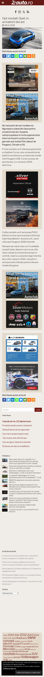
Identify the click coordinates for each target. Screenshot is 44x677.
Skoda (28, 654)
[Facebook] (4, 56)
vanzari (17, 657)
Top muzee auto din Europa (14, 438)
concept (8, 641)
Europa (16, 643)
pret (10, 651)
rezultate (9, 654)
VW (5, 659)
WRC (10, 660)
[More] (33, 56)
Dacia (30, 641)
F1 (21, 643)
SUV (35, 654)
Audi (19, 637)
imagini (23, 647)
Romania (20, 654)
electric (7, 643)
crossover (23, 641)
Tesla (5, 657)
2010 (11, 634)
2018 (14, 638)
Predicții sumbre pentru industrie (17, 425)
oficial (27, 649)
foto (18, 646)
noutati (21, 649)
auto (24, 638)
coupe (17, 641)
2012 (23, 635)
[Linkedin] (12, 56)
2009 (5, 635)
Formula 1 (9, 646)
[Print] (29, 56)
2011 (17, 635)
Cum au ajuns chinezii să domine (16, 442)
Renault (25, 651)
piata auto (33, 649)
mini (17, 649)
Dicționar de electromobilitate (15, 446)
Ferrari (32, 644)
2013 (30, 634)
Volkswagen (30, 657)
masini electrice (32, 647)
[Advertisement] (22, 531)
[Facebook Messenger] (21, 56)
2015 (5, 638)
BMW (32, 638)
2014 (36, 635)
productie (17, 651)
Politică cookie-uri (9, 668)
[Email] (25, 56)
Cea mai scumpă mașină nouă (15, 434)
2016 (9, 638)
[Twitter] (8, 56)
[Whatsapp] (17, 56)
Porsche (5, 651)
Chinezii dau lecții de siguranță (15, 430)
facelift (26, 644)
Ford (36, 644)
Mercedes (9, 649)
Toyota (9, 657)
